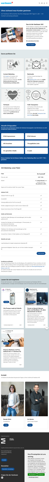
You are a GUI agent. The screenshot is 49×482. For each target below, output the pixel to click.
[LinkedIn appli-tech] (2, 477)
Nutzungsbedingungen (6, 451)
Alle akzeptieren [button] (32, 474)
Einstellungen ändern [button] (33, 477)
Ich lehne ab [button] (41, 474)
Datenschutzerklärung (6, 452)
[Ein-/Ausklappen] (46, 3)
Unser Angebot (31, 44)
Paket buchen (41, 253)
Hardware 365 (32, 79)
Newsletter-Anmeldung (7, 469)
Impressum (4, 454)
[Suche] (39, 3)
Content (7, 76)
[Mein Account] (44, 3)
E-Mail (5, 425)
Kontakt (4, 460)
